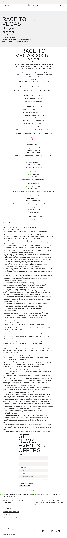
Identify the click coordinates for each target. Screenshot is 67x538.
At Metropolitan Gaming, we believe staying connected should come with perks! (33, 191)
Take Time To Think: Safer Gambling (43, 528)
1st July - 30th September (33, 159)
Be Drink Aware (47, 531)
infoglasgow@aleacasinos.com (11, 511)
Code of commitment (53, 502)
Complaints (9, 500)
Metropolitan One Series (33, 152)
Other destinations (17, 500)
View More (33, 158)
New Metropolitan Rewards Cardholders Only (33, 179)
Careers (24, 500)
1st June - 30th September (33, 209)
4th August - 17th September (33, 148)
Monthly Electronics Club (33, 164)
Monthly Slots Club (33, 214)
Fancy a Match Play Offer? (34, 188)
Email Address (22, 473)
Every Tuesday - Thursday (33, 171)
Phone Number (22, 467)
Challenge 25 (55, 531)
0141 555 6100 (7, 508)
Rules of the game (43, 502)
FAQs (4, 500)
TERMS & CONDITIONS (24, 139)
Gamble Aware (38, 531)
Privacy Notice (53, 500)
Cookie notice (10, 502)
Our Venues (59, 2)
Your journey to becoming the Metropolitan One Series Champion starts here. (33, 155)
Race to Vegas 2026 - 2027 (33, 200)
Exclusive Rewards (33, 176)
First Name (21, 454)
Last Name (21, 461)
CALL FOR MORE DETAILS (42, 139)
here (34, 490)
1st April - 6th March (33, 195)
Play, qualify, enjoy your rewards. (33, 167)
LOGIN (62, 5)
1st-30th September (33, 183)
